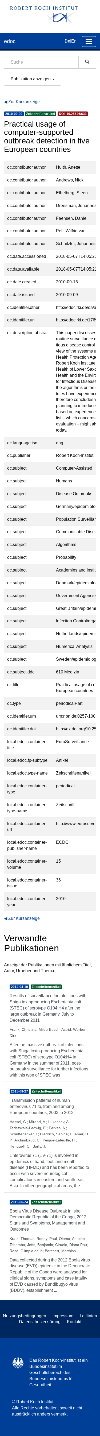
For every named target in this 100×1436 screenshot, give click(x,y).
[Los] (87, 62)
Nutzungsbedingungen (24, 1316)
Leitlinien (88, 1316)
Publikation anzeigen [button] (31, 79)
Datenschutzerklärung (40, 1321)
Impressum (63, 1316)
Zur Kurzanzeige (24, 102)
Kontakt (74, 1321)
